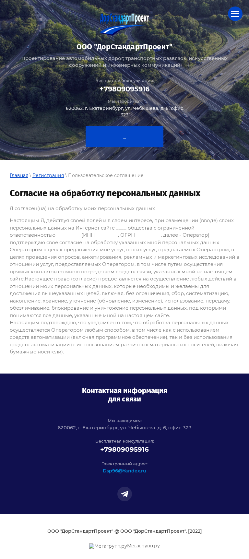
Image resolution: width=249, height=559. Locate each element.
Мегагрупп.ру (143, 546)
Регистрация (48, 175)
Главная (19, 175)
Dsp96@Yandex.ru (124, 471)
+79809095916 (124, 89)
